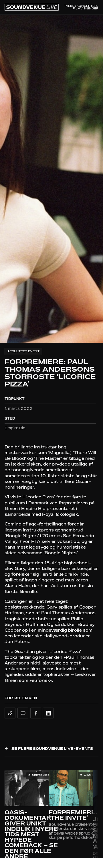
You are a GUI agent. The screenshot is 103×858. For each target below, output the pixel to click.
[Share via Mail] (22, 713)
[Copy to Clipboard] (10, 713)
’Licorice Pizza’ (38, 496)
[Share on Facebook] (35, 713)
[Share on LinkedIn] (48, 713)
